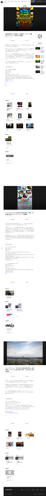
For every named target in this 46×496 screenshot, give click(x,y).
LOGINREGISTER (39, 1)
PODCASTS (25, 2)
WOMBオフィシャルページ (9, 81)
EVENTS (9, 1)
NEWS (5, 1)
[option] (37, 45)
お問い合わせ (33, 489)
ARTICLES (15, 1)
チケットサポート (42, 489)
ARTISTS (29, 1)
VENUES (12, 1)
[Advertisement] (24, 176)
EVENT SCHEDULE (9, 332)
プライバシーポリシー (27, 489)
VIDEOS (22, 1)
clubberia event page (9, 79)
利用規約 (22, 489)
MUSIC (19, 1)
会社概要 (37, 489)
